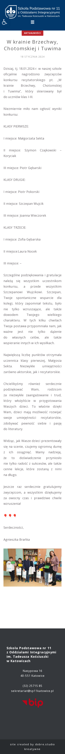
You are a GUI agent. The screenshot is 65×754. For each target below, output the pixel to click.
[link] (4, 22)
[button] (32, 22)
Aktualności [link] (32, 33)
